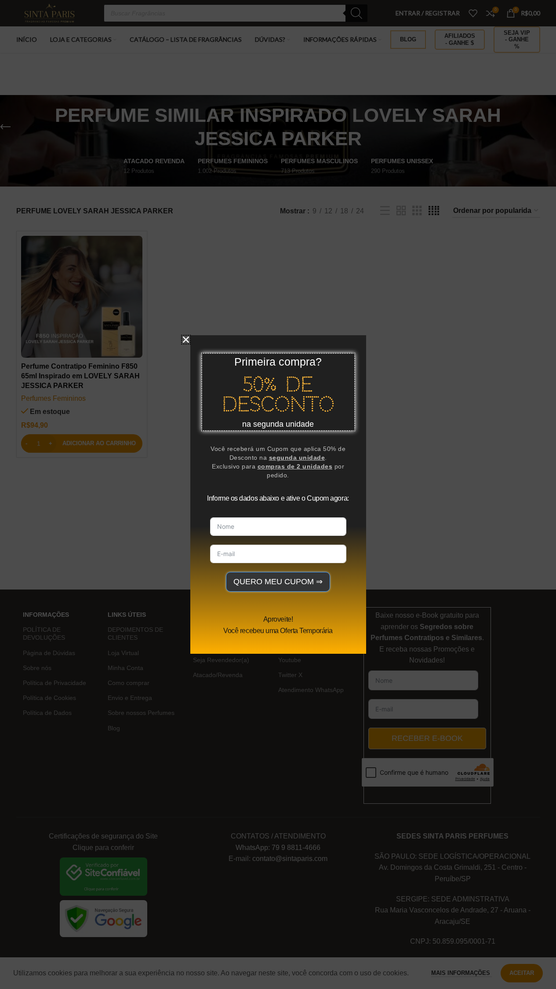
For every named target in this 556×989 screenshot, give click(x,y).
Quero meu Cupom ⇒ (278, 581)
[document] (278, 494)
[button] (186, 339)
